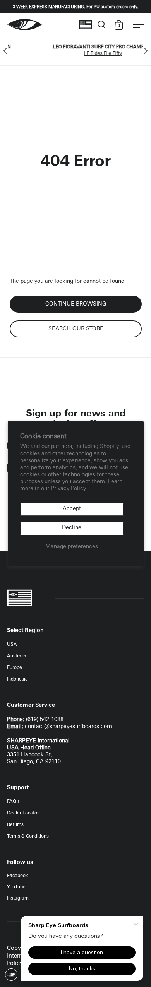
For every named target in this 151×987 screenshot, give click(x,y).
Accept (72, 509)
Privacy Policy (68, 489)
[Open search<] (102, 25)
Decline (71, 528)
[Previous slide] (7, 51)
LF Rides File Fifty (88, 53)
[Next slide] (144, 51)
